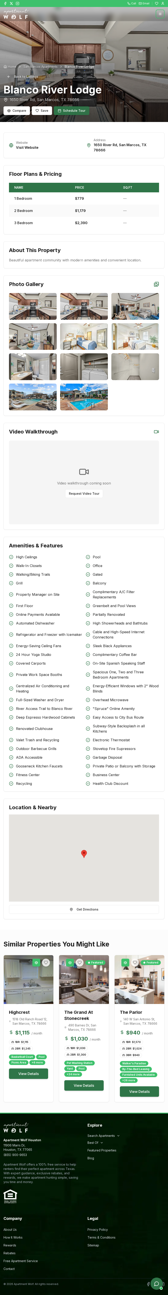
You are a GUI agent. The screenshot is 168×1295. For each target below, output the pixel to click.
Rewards (10, 1245)
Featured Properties (102, 1150)
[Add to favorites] (46, 963)
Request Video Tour (84, 493)
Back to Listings (26, 76)
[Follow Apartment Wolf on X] (11, 3)
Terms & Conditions (102, 1237)
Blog (91, 1158)
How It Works (13, 1237)
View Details (28, 1074)
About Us (10, 1229)
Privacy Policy (98, 1229)
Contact (9, 1269)
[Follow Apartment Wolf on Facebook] (5, 3)
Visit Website (27, 147)
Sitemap (93, 1245)
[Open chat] (156, 1284)
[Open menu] (160, 14)
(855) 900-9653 (15, 1155)
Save (44, 110)
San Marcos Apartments (40, 66)
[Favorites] (156, 3)
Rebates (10, 1253)
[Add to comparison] (36, 963)
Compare (19, 110)
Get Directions (87, 909)
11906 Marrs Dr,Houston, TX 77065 (18, 1147)
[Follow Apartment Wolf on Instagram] (17, 3)
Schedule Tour (74, 110)
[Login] (162, 3)
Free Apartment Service (21, 1261)
